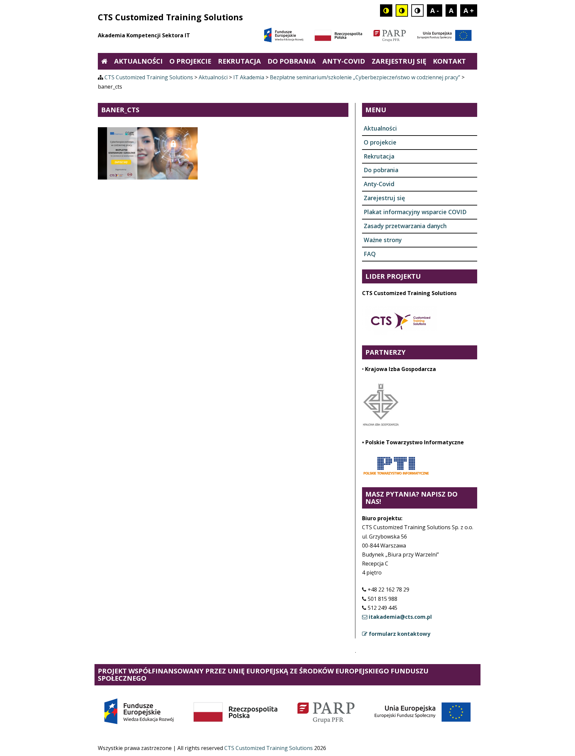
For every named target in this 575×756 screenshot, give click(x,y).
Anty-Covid (343, 61)
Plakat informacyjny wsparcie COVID (415, 212)
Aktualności (138, 61)
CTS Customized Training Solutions (269, 748)
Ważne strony (383, 240)
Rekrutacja (239, 61)
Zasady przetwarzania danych (405, 226)
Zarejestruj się (399, 61)
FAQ (370, 254)
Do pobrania (292, 61)
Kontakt (449, 61)
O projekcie (190, 61)
